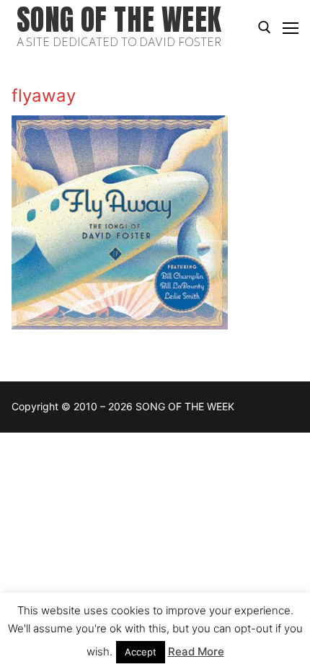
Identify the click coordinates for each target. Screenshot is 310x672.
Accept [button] (140, 652)
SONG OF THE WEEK (119, 19)
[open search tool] (264, 27)
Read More (196, 651)
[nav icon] (290, 27)
